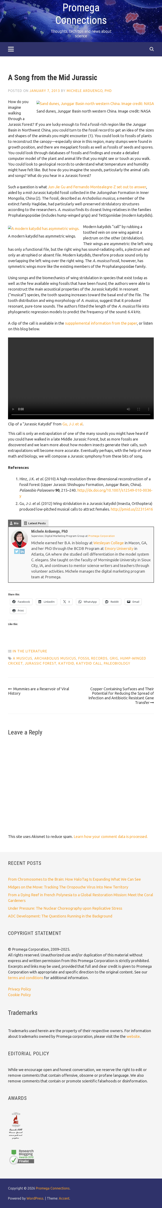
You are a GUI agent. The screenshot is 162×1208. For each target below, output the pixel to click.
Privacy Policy (19, 989)
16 (151, 509)
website (133, 1036)
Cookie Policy (19, 995)
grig (114, 658)
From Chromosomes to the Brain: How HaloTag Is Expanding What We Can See (74, 879)
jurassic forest (40, 663)
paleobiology (117, 663)
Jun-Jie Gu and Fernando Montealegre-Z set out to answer (97, 187)
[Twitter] (16, 552)
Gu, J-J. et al (72, 424)
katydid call (89, 663)
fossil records (93, 658)
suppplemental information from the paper (101, 323)
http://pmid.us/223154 (130, 509)
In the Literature (30, 651)
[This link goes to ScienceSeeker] (15, 1140)
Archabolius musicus (55, 658)
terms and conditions (26, 978)
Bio (16, 523)
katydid (66, 663)
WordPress (35, 1198)
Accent (64, 1198)
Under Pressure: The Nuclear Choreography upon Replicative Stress (65, 908)
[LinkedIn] (22, 552)
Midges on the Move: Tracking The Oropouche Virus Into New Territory (68, 887)
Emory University (119, 548)
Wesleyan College (108, 543)
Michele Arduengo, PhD (89, 91)
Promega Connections (53, 1188)
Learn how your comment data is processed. (111, 836)
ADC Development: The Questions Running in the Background (60, 916)
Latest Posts (37, 523)
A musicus (22, 658)
